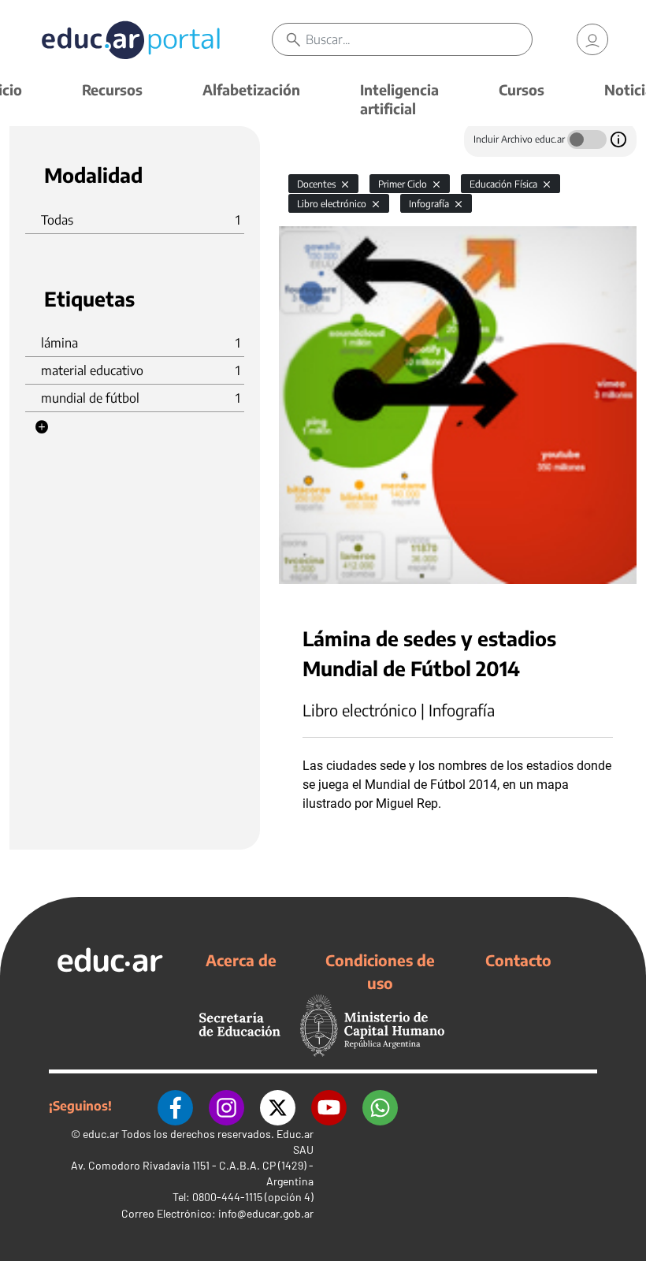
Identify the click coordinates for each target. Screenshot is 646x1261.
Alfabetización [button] (251, 89)
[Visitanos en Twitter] (277, 1105)
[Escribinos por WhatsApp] (380, 1105)
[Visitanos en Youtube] (329, 1105)
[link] (592, 39)
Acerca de (241, 959)
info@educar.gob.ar (266, 1213)
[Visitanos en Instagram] (226, 1105)
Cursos (521, 89)
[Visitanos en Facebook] (175, 1105)
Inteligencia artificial (399, 98)
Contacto (518, 959)
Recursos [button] (112, 89)
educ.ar (101, 1133)
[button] (41, 427)
